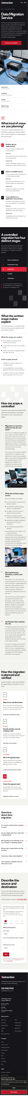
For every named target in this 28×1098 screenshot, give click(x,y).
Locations (3, 1061)
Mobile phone (18, 1025)
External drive (4, 1025)
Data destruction (5, 1033)
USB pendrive (18, 1022)
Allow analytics (13, 1092)
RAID (2, 1031)
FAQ (2, 1055)
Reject (14, 1087)
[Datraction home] (7, 3)
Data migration (18, 1031)
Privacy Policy (4, 1075)
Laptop (3, 1028)
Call (22, 2)
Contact (3, 1058)
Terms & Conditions (5, 1072)
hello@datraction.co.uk (7, 991)
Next (6, 954)
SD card (3, 1022)
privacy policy (18, 959)
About (2, 1042)
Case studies (4, 1050)
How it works (4, 1044)
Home (2, 9)
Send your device (5, 1047)
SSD (16, 1020)
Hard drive (3, 1020)
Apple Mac (17, 1028)
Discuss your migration (11, 43)
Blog (2, 1064)
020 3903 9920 (22, 899)
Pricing (2, 1053)
